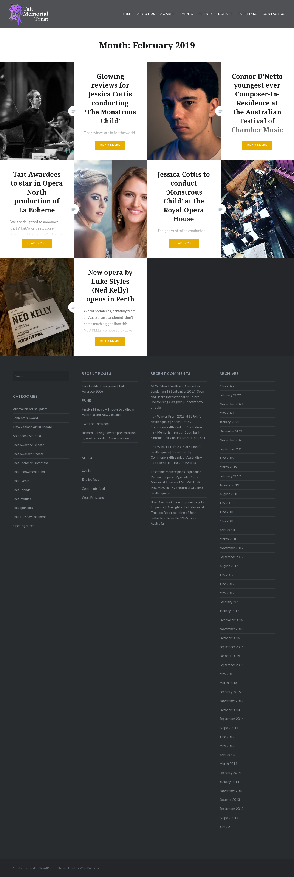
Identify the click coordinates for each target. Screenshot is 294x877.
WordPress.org (93, 497)
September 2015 (232, 665)
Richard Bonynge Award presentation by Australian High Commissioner (109, 435)
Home (127, 13)
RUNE (86, 400)
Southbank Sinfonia (27, 436)
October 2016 (230, 638)
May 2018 (227, 521)
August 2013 (229, 818)
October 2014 (230, 710)
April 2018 (227, 530)
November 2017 (231, 548)
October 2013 (230, 799)
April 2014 (227, 755)
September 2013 (232, 808)
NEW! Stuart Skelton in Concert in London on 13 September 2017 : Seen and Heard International (177, 391)
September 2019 (232, 449)
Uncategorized (23, 526)
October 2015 (230, 656)
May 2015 (227, 674)
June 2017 (227, 584)
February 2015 (230, 692)
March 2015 (228, 683)
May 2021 (227, 413)
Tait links (247, 13)
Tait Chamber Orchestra (30, 463)
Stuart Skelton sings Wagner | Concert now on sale (177, 402)
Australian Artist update (30, 409)
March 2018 (228, 539)
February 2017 (230, 602)
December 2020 (231, 431)
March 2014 (228, 763)
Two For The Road (95, 424)
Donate (225, 13)
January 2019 (229, 485)
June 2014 (227, 737)
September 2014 (232, 719)
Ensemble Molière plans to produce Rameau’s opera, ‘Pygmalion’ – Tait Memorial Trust (176, 477)
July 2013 (227, 827)
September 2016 (232, 647)
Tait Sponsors (23, 508)
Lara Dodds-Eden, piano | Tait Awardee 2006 (103, 388)
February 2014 (230, 773)
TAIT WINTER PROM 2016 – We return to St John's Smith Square (177, 487)
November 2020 (231, 440)
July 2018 (227, 503)
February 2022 (230, 395)
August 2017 (229, 566)
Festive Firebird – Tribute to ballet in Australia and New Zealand (108, 412)
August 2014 (229, 728)
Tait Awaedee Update (28, 445)
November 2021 (231, 404)
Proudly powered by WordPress (33, 868)
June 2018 (227, 512)
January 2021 (229, 422)
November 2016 (231, 629)
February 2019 (230, 476)
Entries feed (90, 479)
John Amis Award (25, 418)
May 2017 (227, 593)
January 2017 (229, 611)
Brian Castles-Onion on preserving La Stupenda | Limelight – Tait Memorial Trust (177, 507)
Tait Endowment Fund (29, 472)
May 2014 (227, 746)
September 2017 (232, 557)
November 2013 (231, 791)
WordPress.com (90, 868)
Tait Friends (21, 490)
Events (186, 13)
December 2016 (231, 620)
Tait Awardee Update (28, 454)
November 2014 (231, 701)
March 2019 (228, 467)
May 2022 (227, 386)
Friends (206, 13)
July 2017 (227, 575)
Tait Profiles (22, 499)
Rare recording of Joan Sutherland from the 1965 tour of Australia (175, 518)
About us (146, 13)
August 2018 (229, 494)
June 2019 (227, 458)
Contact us (274, 13)
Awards (167, 13)
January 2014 (229, 782)
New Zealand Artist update (32, 427)
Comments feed (93, 488)
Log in (86, 470)
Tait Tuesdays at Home (29, 517)
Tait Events (21, 481)
